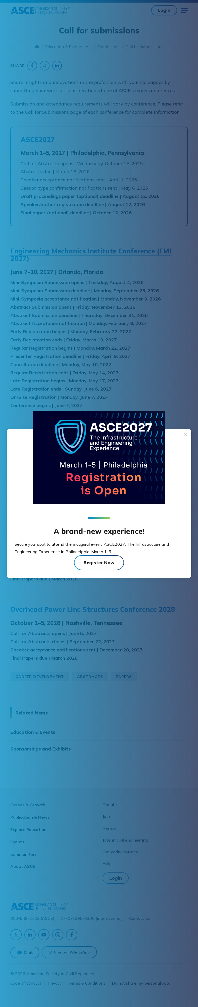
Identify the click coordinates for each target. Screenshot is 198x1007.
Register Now (99, 563)
